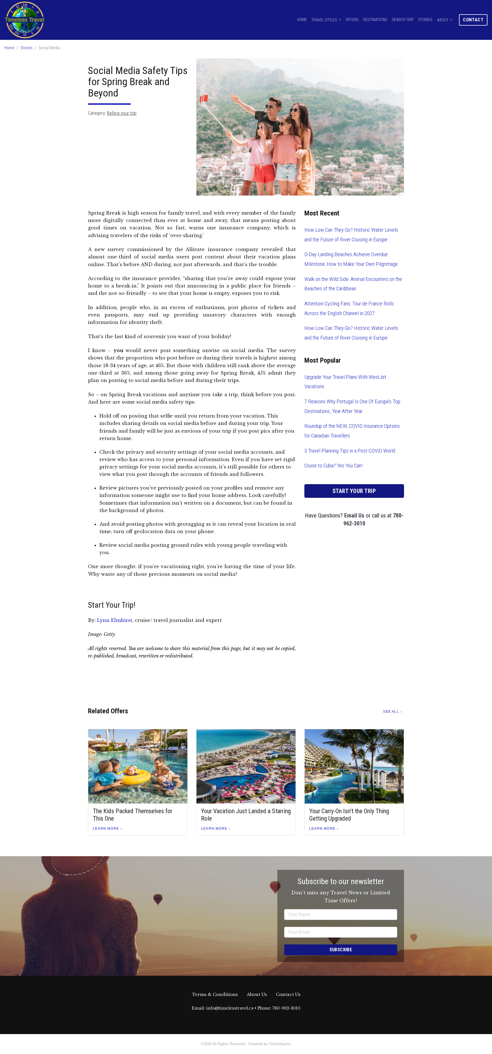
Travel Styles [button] (324, 19)
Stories (425, 19)
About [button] (442, 19)
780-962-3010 (286, 1008)
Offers (352, 19)
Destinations (375, 19)
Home (302, 19)
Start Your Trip (354, 491)
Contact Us (288, 994)
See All (391, 712)
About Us (257, 994)
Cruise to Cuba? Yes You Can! (333, 465)
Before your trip (121, 113)
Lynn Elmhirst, (115, 620)
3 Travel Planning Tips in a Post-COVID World (349, 450)
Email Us (354, 515)
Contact (473, 19)
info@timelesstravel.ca (229, 1008)
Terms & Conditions (215, 994)
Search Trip (403, 19)
